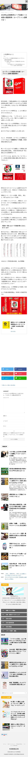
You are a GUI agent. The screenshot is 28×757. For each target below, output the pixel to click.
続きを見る (13, 331)
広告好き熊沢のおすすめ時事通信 (14, 751)
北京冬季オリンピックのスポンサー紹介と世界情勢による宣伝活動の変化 (17, 674)
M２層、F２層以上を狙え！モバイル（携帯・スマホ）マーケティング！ (18, 703)
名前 (5, 415)
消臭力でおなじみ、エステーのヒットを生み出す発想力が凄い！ (17, 545)
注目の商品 (12, 385)
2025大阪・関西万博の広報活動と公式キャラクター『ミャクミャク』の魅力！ (17, 651)
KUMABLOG (14, 749)
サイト (4, 426)
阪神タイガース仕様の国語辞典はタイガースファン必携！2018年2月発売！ (17, 65)
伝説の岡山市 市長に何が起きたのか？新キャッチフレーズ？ (17, 565)
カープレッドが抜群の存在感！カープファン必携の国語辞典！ (14, 59)
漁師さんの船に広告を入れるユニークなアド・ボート (18, 726)
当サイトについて (11, 744)
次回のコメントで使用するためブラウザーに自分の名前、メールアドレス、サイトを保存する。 (13, 434)
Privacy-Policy (19, 744)
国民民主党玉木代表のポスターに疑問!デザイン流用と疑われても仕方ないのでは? (18, 480)
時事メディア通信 (6, 385)
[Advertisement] (14, 36)
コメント (6, 397)
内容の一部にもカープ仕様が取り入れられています (15, 62)
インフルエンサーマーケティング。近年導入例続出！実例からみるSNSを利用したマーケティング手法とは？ (18, 715)
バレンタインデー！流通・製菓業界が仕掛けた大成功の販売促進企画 (17, 535)
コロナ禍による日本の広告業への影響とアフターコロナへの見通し (17, 453)
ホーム (4, 744)
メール (5, 420)
